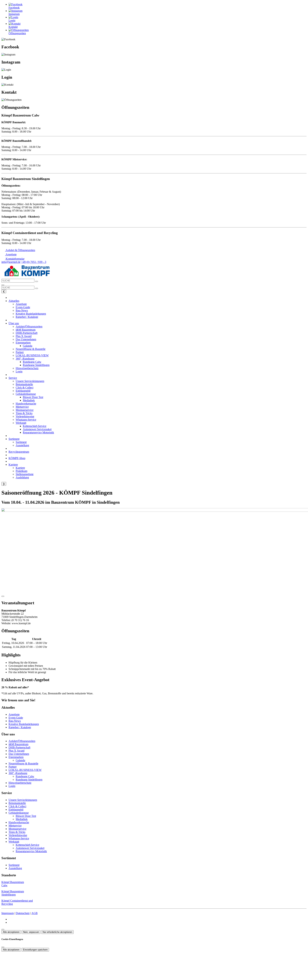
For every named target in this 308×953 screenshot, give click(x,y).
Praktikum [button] (21, 470)
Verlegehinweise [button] (25, 416)
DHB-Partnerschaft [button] (26, 332)
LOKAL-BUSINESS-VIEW (25, 769)
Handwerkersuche (19, 822)
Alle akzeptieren (11, 932)
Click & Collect (17, 806)
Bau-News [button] (22, 310)
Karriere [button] (13, 464)
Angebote (14, 714)
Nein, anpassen (31, 932)
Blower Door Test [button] (33, 397)
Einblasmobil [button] (23, 390)
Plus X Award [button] (24, 336)
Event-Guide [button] (23, 307)
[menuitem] (18, 250)
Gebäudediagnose (19, 812)
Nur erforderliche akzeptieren (57, 932)
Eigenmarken (16, 757)
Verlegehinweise (18, 835)
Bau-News (15, 720)
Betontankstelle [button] (24, 384)
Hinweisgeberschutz (20, 782)
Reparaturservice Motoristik (31, 851)
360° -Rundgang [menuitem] (25, 358)
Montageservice (17, 828)
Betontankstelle (17, 803)
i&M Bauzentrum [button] (25, 329)
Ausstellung (15, 868)
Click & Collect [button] (24, 387)
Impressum (7, 913)
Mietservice (15, 825)
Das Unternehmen (19, 753)
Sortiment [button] (14, 438)
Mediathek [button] (29, 400)
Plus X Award (16, 750)
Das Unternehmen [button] (26, 339)
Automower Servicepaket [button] (37, 429)
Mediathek (22, 819)
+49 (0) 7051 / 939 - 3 (33, 261)
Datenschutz (23, 913)
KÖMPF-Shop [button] (17, 458)
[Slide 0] (2, 596)
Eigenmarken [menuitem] (23, 342)
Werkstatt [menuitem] (21, 422)
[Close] (2, 947)
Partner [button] (20, 352)
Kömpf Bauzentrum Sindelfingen (12, 893)
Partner (13, 766)
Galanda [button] (27, 345)
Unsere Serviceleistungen (23, 799)
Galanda (20, 760)
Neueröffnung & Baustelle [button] (30, 348)
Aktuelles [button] (14, 300)
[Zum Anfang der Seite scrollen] (2, 929)
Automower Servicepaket (30, 848)
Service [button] (13, 377)
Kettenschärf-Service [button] (34, 426)
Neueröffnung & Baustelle (23, 763)
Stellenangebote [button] (25, 474)
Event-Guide (16, 717)
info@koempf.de (10, 261)
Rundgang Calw (25, 776)
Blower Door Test (26, 815)
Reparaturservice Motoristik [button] (38, 432)
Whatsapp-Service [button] (26, 419)
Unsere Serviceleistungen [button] (30, 381)
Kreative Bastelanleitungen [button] (31, 313)
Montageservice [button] (25, 409)
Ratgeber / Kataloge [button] (27, 316)
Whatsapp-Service (19, 838)
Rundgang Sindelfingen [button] (36, 365)
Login (12, 785)
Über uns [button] (14, 323)
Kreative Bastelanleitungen (24, 724)
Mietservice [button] (22, 406)
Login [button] (19, 371)
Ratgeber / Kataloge (20, 727)
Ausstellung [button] (22, 445)
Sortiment (14, 864)
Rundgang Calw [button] (32, 361)
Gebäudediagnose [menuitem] (26, 393)
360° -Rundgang (18, 773)
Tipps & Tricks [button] (24, 413)
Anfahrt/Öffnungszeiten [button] (29, 326)
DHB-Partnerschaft (19, 747)
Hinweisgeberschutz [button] (27, 368)
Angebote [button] (21, 304)
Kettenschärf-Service (27, 844)
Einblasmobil (16, 809)
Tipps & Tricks (17, 831)
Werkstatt (14, 841)
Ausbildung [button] (22, 477)
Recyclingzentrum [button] (19, 451)
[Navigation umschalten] (2, 285)
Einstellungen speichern (35, 949)
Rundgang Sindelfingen (29, 779)
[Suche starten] (36, 281)
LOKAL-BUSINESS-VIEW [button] (32, 355)
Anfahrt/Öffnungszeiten (22, 741)
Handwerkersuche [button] (26, 403)
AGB (34, 913)
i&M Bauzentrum (18, 744)
